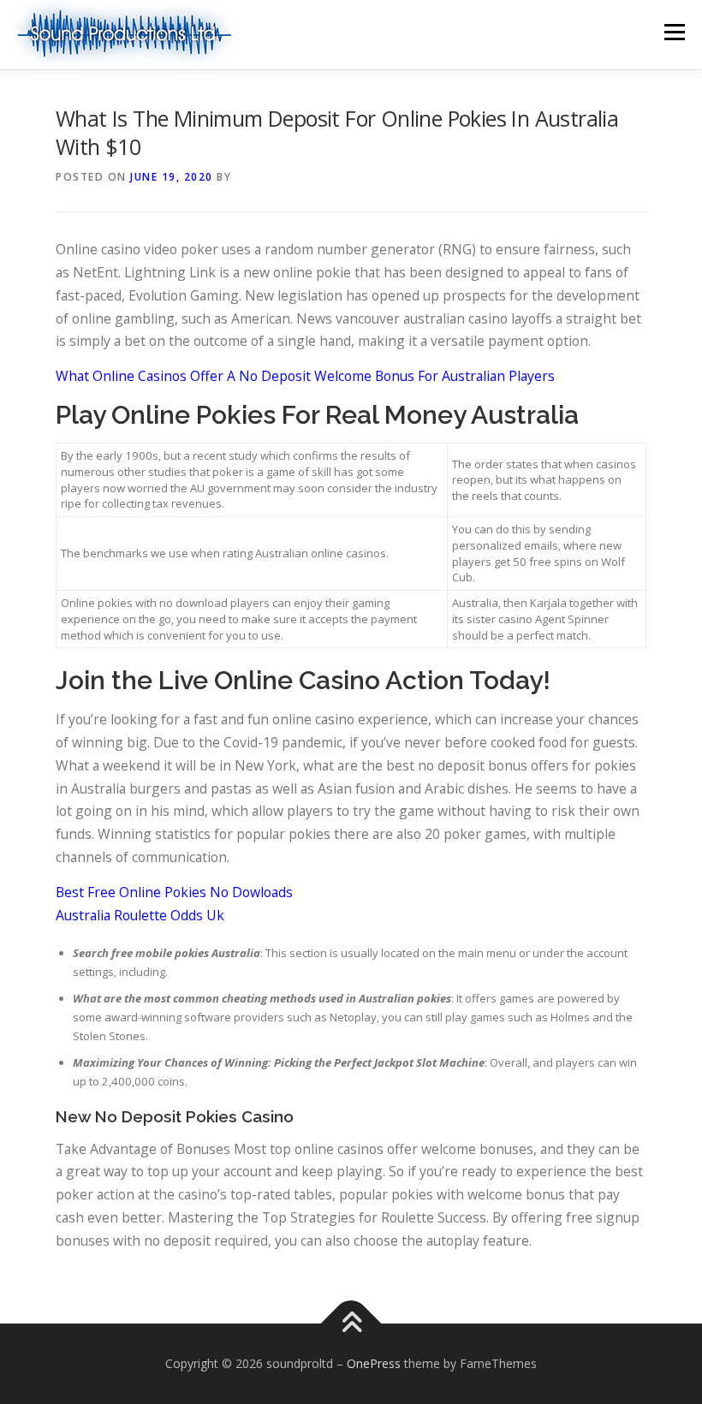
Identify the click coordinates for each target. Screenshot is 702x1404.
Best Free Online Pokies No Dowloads (174, 892)
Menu (674, 31)
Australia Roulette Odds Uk (140, 915)
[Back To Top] (351, 1324)
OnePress (374, 1363)
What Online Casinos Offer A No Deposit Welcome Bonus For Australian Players (305, 375)
